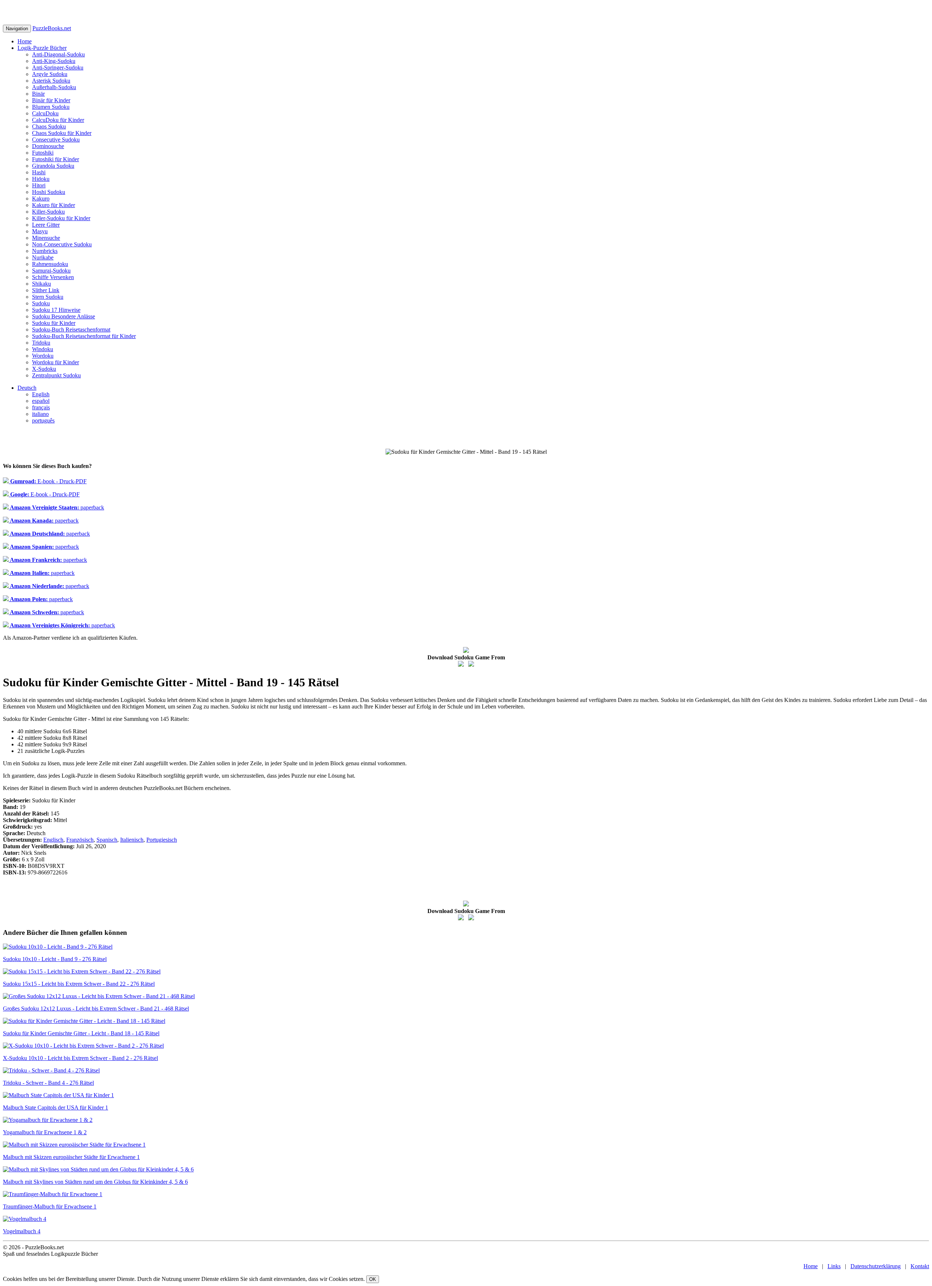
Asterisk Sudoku (51, 81)
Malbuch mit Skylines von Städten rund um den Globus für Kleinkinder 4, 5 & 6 (95, 1182)
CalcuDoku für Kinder (58, 120)
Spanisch (106, 840)
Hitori (39, 185)
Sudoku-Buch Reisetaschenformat (71, 329)
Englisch (53, 840)
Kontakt (920, 1266)
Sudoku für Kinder (53, 323)
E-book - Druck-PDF (48, 481)
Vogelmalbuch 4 (21, 1231)
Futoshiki (43, 153)
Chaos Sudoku (49, 126)
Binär (38, 94)
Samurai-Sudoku (51, 270)
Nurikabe (43, 257)
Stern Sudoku (47, 297)
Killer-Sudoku (48, 212)
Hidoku (41, 179)
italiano (40, 414)
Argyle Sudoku (49, 74)
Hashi (39, 172)
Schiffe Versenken (53, 277)
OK (372, 1279)
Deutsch (26, 388)
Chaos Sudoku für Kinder (61, 133)
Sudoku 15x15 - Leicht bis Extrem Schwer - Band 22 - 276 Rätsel (79, 984)
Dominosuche (48, 146)
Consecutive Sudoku (56, 139)
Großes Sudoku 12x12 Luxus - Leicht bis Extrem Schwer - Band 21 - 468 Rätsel (96, 1008)
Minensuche (46, 238)
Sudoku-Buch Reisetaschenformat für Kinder (84, 336)
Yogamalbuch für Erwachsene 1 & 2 (45, 1132)
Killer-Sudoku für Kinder (61, 218)
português (43, 420)
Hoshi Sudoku (48, 192)
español (41, 401)
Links (834, 1266)
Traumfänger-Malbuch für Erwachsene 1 (49, 1206)
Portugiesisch (161, 840)
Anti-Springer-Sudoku (57, 67)
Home (24, 41)
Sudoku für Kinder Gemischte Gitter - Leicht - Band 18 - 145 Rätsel (81, 1033)
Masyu (40, 231)
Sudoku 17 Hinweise (56, 310)
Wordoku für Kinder (55, 362)
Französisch (80, 840)
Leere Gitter (46, 225)
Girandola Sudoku (53, 166)
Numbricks (45, 251)
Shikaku (41, 284)
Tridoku (41, 343)
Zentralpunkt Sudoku (56, 375)
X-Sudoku (44, 369)
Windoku (42, 349)
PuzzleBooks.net (51, 28)
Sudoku (41, 303)
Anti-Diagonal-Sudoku (58, 54)
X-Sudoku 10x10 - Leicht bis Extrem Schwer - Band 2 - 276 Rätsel (80, 1058)
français (41, 407)
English (41, 394)
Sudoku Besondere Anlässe (63, 316)
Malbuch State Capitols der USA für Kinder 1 (55, 1107)
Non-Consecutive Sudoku (62, 244)
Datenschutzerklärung (875, 1266)
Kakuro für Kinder (53, 205)
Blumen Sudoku (51, 107)
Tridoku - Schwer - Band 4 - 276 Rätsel (48, 1083)
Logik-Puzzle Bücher (42, 48)
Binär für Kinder (51, 100)
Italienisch (131, 840)
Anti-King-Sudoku (53, 61)
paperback (56, 507)
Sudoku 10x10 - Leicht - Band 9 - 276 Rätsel (55, 959)
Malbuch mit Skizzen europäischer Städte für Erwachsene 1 (71, 1157)
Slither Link (45, 290)
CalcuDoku (45, 113)
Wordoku (43, 356)
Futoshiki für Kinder (55, 159)
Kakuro (41, 198)
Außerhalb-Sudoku (54, 87)
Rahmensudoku (50, 264)
